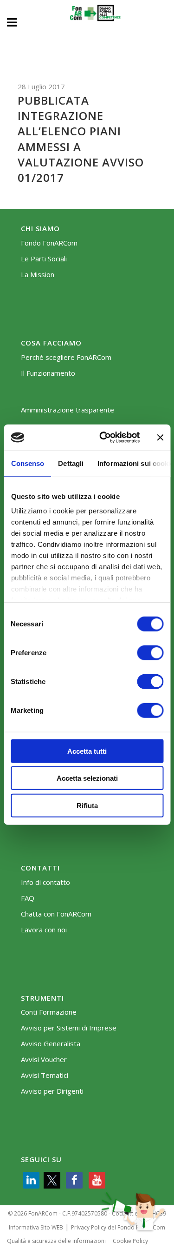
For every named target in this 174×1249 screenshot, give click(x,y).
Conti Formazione (49, 1012)
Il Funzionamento (48, 373)
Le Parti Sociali (44, 259)
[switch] (150, 652)
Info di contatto (45, 882)
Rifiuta (87, 805)
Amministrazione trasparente (67, 410)
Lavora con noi (44, 930)
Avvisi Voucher (44, 1059)
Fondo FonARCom (49, 243)
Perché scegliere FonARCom (66, 357)
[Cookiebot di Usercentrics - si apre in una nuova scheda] (104, 438)
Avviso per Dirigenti (52, 1091)
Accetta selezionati (87, 778)
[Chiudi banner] (160, 437)
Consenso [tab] (27, 463)
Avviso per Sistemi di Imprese (68, 1028)
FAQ (27, 898)
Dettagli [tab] (71, 463)
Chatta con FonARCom (56, 914)
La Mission (37, 275)
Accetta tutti (87, 751)
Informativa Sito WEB (36, 1227)
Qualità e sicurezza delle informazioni (56, 1241)
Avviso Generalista (50, 1044)
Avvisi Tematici (44, 1075)
